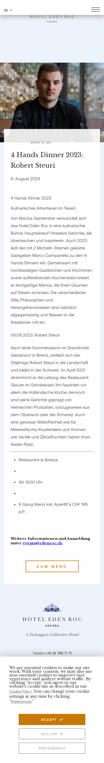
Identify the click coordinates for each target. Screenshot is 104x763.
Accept (49, 719)
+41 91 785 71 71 (59, 653)
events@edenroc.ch (42, 543)
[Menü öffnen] (95, 10)
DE (6, 10)
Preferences (52, 748)
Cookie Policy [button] (20, 691)
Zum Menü (52, 566)
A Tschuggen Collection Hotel (52, 635)
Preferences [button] (21, 701)
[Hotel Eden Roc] (52, 15)
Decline (49, 734)
